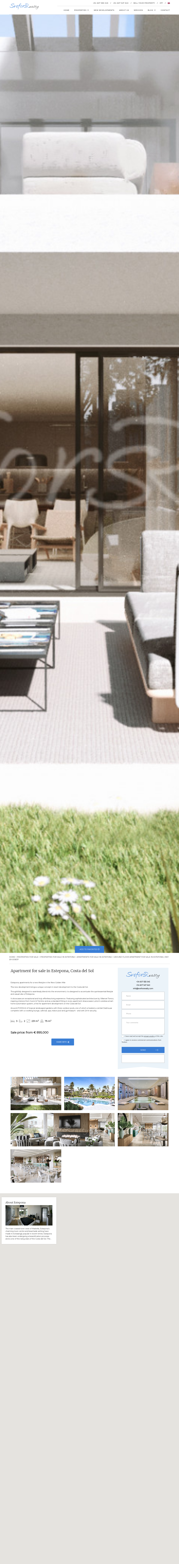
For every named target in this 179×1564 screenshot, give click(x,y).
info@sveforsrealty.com (143, 988)
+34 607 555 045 (100, 3)
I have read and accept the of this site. (143, 1036)
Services (138, 10)
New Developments (104, 10)
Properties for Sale (27, 957)
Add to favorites (89, 949)
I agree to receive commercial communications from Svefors (141, 1041)
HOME (12, 957)
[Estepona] (28, 1216)
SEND (143, 1050)
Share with (61, 1042)
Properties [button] (80, 10)
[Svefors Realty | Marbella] (24, 6)
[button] (167, 3)
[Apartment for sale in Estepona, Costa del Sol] (36, 1093)
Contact (165, 10)
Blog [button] (150, 10)
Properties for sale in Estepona (57, 957)
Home (66, 10)
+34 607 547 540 (121, 3)
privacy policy (149, 1036)
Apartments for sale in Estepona (94, 957)
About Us (124, 10)
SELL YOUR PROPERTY (144, 3)
